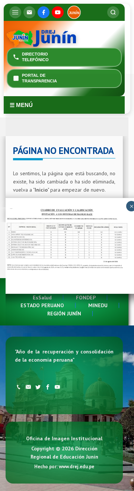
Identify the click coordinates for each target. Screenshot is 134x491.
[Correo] (29, 12)
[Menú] (15, 12)
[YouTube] (58, 12)
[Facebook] (44, 12)
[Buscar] (113, 12)
